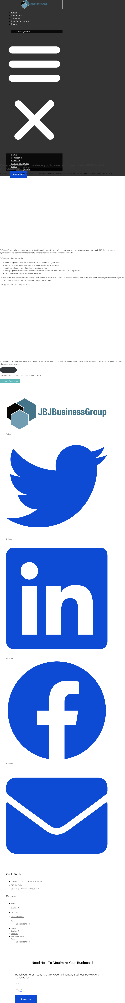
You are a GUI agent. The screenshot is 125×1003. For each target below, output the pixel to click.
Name (17, 983)
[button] (34, 92)
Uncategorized (23, 31)
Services (15, 18)
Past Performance (20, 21)
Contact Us (16, 15)
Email (17, 990)
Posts (14, 24)
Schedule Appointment (9, 381)
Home (14, 12)
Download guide (8, 370)
